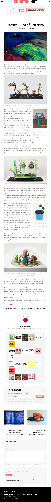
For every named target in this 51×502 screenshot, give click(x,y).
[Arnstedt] (18, 364)
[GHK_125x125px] (12, 344)
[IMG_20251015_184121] (17, 10)
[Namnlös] (25, 377)
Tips (17, 494)
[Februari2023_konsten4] (25, 350)
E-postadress (24, 464)
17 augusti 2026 (40, 434)
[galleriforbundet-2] (12, 364)
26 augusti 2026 (19, 434)
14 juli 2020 (31, 28)
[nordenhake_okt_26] (18, 350)
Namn (8, 464)
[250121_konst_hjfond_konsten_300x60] (35, 10)
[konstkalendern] (31, 377)
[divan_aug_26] (31, 337)
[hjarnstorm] (12, 350)
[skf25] (12, 377)
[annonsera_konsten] (12, 370)
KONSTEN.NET (10, 491)
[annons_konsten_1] (38, 364)
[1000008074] (31, 350)
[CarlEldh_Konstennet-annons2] (18, 377)
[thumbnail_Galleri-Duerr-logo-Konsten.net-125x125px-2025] (38, 337)
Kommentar (9, 449)
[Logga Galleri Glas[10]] (12, 357)
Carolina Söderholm (22, 28)
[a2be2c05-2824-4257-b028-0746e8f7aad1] (12, 337)
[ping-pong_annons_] (31, 364)
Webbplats (36, 464)
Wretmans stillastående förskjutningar (37, 431)
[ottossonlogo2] (18, 337)
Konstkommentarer (29, 494)
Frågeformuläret (13, 496)
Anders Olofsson (9, 434)
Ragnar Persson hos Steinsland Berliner (14, 431)
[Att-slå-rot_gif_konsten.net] (25, 337)
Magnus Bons (32, 434)
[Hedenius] (25, 364)
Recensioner (25, 21)
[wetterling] (38, 350)
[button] (25, 436)
